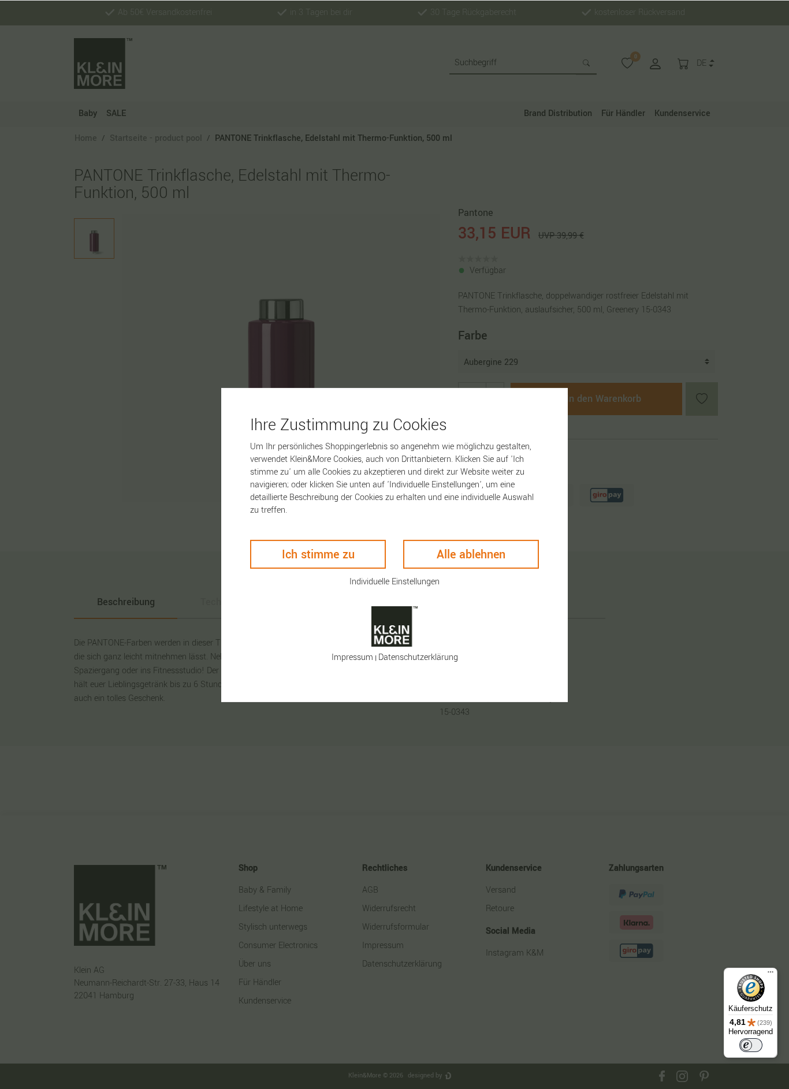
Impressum (352, 657)
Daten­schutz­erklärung (418, 657)
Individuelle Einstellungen (394, 581)
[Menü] (770, 975)
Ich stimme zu (318, 554)
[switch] (750, 1045)
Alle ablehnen (471, 554)
